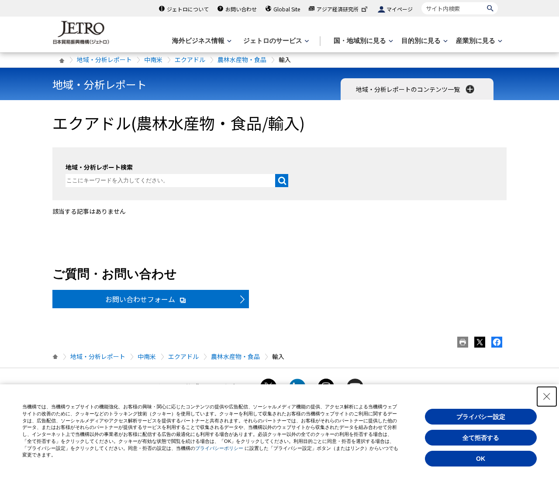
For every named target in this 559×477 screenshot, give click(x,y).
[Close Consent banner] (546, 396)
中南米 (153, 59)
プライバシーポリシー (219, 448)
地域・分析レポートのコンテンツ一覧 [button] (408, 89)
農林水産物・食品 (241, 59)
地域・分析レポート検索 (99, 167)
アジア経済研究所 (338, 9)
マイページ (399, 9)
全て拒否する (480, 437)
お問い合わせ (241, 9)
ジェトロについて (188, 9)
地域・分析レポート (104, 59)
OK (480, 458)
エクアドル (190, 59)
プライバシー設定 (480, 416)
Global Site (286, 9)
